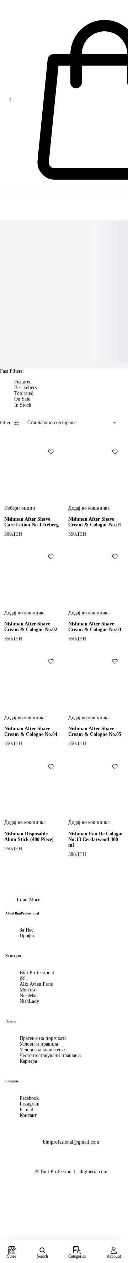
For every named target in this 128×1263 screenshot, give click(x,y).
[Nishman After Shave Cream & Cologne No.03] (96, 575)
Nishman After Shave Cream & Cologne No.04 (30, 731)
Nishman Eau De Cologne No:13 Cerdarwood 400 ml (95, 839)
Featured (23, 382)
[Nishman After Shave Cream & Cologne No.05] (96, 680)
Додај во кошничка (89, 508)
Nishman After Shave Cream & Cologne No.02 (30, 626)
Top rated (23, 393)
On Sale (22, 399)
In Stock (22, 405)
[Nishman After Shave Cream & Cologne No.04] (32, 680)
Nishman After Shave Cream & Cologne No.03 (94, 626)
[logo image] (21, 3)
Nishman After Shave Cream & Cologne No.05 (94, 731)
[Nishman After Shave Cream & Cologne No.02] (32, 575)
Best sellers (25, 387)
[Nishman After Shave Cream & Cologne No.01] (96, 471)
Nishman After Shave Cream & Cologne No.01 (94, 521)
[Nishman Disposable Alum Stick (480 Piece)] (32, 785)
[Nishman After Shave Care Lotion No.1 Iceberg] (32, 471)
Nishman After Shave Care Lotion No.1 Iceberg (31, 521)
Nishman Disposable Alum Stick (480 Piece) (29, 836)
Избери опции (19, 508)
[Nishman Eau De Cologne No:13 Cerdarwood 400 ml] (96, 785)
